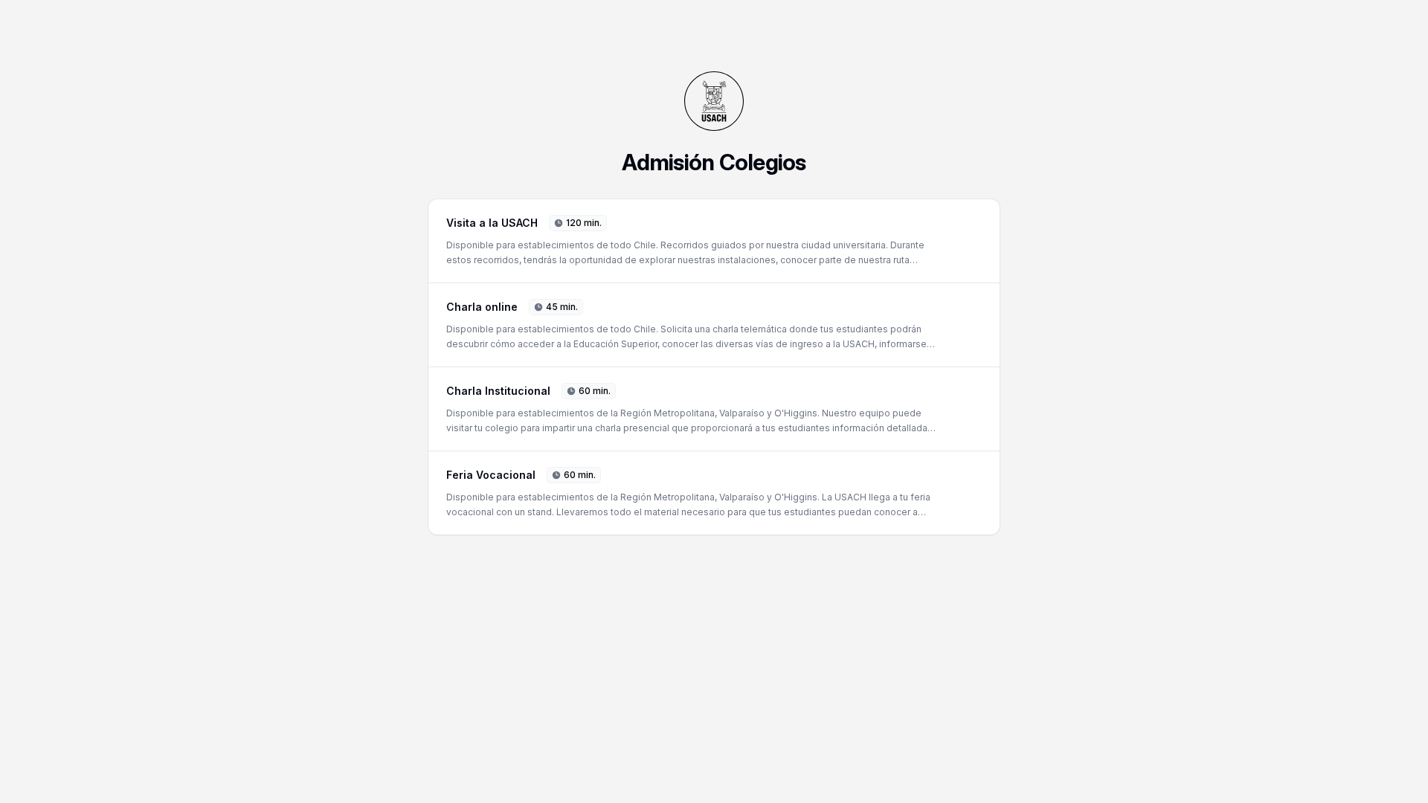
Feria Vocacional (491, 474)
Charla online (482, 306)
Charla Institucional (498, 390)
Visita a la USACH (492, 222)
